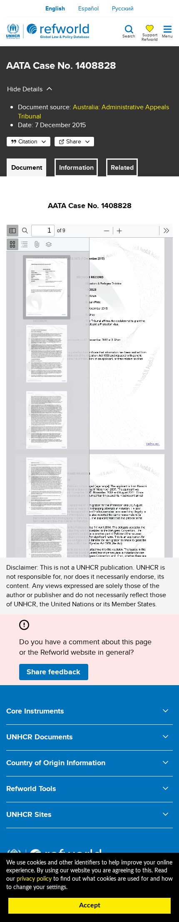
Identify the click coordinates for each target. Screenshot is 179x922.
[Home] (48, 31)
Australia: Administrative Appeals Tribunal (93, 111)
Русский (123, 8)
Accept (89, 905)
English (55, 8)
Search (128, 35)
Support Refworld (150, 37)
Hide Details (24, 89)
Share (73, 141)
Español (88, 8)
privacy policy (34, 879)
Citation (27, 141)
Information (76, 167)
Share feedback (53, 671)
